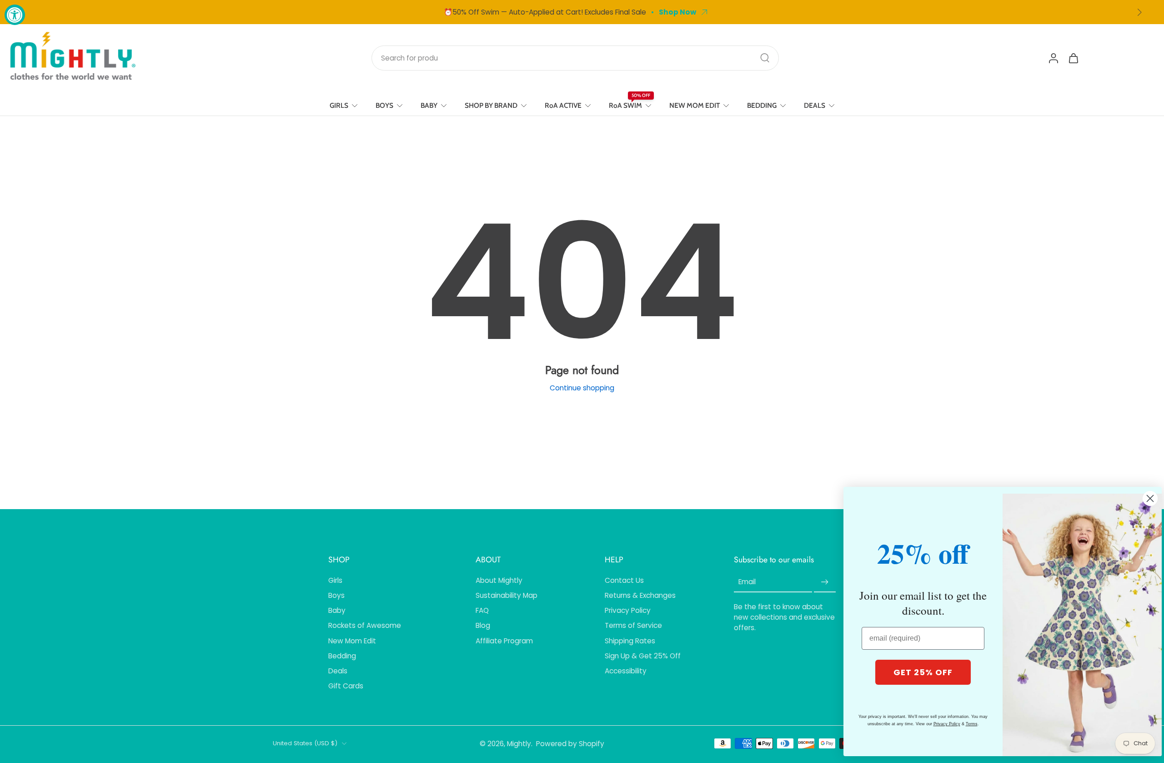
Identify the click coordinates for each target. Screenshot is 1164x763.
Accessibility (626, 671)
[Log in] (1053, 58)
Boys (336, 595)
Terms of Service (633, 625)
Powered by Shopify (570, 743)
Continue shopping (582, 388)
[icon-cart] (1073, 58)
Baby (337, 610)
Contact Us (624, 580)
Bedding (342, 656)
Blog (483, 625)
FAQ (482, 610)
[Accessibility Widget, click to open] (15, 15)
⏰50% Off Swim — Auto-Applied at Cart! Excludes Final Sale (545, 12)
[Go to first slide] (1139, 12)
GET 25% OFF (923, 672)
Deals (337, 671)
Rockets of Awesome (364, 625)
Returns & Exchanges (640, 595)
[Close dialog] (1150, 498)
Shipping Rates (630, 641)
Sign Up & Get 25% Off (643, 656)
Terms (972, 724)
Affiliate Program (504, 641)
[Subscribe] (825, 582)
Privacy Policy (628, 610)
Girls (335, 580)
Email (747, 582)
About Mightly (499, 580)
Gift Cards (345, 686)
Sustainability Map (506, 595)
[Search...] (764, 57)
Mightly (519, 743)
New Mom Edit (352, 641)
